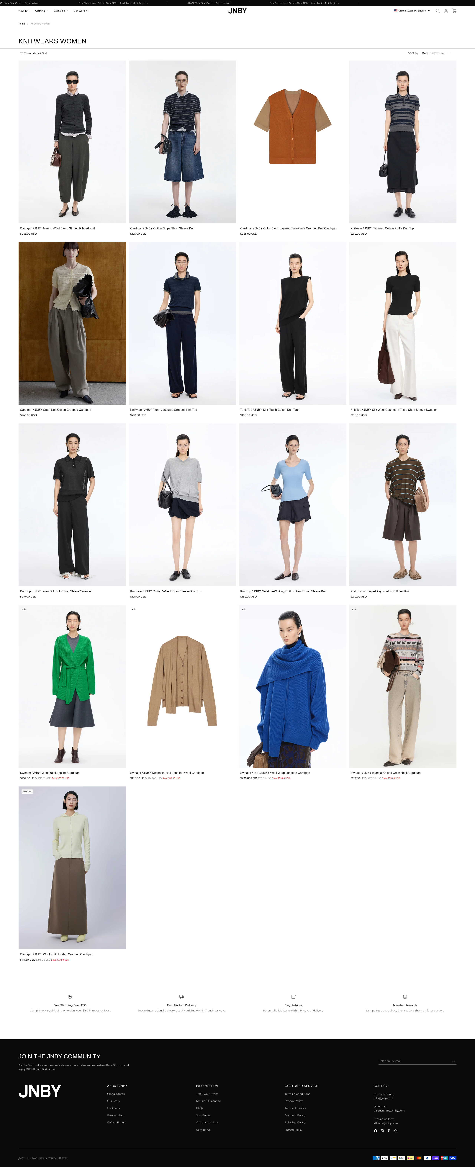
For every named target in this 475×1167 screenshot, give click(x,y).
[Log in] (446, 11)
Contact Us (203, 1129)
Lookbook (113, 1108)
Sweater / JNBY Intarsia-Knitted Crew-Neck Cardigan (385, 772)
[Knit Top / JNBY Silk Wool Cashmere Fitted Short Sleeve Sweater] (403, 323)
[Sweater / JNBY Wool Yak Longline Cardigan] (72, 686)
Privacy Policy (294, 1101)
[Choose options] (119, 216)
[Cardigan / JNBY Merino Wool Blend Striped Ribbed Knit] (72, 142)
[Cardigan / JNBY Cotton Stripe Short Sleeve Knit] (182, 142)
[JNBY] (237, 11)
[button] (438, 11)
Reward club (115, 1115)
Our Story (113, 1101)
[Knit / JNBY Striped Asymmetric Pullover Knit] (403, 504)
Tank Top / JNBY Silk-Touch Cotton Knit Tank (269, 409)
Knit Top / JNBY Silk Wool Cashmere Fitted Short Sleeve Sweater (393, 409)
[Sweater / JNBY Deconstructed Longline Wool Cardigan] (182, 686)
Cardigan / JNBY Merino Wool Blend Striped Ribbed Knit (57, 228)
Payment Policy (295, 1115)
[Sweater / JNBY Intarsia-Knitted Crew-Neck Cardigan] (403, 686)
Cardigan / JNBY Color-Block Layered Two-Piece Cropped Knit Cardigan (288, 228)
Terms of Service (295, 1108)
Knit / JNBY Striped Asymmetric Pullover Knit (380, 591)
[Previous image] (24, 142)
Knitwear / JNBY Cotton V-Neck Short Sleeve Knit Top (165, 591)
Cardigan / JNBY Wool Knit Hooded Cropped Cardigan (56, 954)
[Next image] (121, 142)
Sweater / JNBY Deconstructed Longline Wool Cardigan (167, 772)
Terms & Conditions (297, 1094)
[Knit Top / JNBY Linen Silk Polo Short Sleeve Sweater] (72, 504)
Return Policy (293, 1129)
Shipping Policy (295, 1122)
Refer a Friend (116, 1122)
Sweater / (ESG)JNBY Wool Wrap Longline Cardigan (275, 772)
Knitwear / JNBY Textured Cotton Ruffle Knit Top (382, 228)
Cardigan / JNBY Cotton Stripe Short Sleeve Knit (162, 228)
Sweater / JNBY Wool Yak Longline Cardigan (50, 772)
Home (22, 23)
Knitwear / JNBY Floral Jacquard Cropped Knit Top (163, 409)
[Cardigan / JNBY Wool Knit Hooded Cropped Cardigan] (72, 867)
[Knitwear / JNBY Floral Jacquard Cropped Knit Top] (182, 323)
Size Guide (203, 1115)
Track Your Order (207, 1094)
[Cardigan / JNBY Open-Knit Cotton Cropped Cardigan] (72, 323)
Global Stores (116, 1094)
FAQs (199, 1108)
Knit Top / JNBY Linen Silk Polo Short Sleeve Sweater (55, 591)
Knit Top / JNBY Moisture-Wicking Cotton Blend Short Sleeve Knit (283, 591)
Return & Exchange (208, 1101)
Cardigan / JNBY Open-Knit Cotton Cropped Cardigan (55, 409)
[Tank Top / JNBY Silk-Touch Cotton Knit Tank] (292, 323)
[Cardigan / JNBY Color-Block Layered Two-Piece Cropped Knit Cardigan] (292, 142)
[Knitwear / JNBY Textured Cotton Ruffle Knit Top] (403, 142)
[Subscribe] (453, 1062)
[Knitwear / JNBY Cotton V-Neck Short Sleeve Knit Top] (182, 504)
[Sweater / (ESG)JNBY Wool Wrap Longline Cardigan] (292, 686)
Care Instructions (207, 1122)
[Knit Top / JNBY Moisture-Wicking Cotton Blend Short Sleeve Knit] (292, 504)
